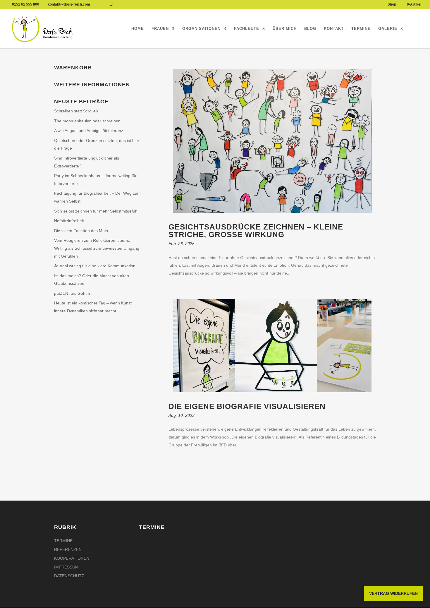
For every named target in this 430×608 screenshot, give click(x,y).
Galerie (387, 29)
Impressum (66, 567)
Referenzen (68, 549)
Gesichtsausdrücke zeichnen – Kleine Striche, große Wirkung (255, 230)
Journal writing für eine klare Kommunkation (94, 265)
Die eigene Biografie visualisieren (247, 406)
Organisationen (201, 29)
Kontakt (334, 29)
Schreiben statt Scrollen (76, 111)
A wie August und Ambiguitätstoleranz (88, 130)
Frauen (160, 29)
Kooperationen (71, 558)
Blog (310, 29)
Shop (392, 4)
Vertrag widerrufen (393, 593)
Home (137, 29)
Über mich (285, 29)
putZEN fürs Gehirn (72, 293)
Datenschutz (69, 576)
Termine (361, 29)
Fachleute (246, 29)
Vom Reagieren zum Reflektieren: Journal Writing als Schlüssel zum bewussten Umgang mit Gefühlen (96, 248)
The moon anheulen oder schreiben (87, 121)
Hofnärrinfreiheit (69, 220)
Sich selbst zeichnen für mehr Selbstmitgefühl (96, 211)
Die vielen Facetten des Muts (81, 230)
